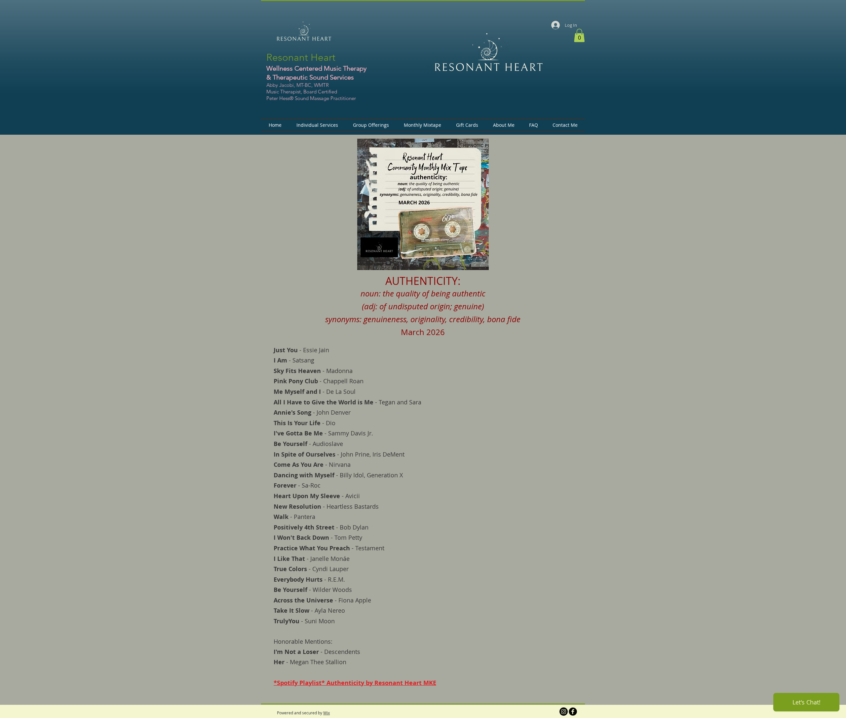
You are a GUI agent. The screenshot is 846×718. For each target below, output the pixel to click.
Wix (326, 712)
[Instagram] (563, 711)
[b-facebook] (573, 711)
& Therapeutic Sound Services (310, 77)
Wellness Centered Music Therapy (316, 68)
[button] (579, 35)
